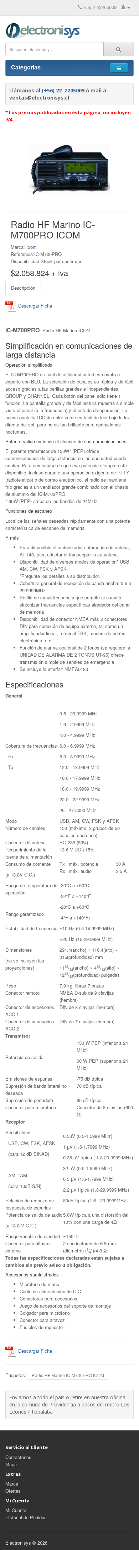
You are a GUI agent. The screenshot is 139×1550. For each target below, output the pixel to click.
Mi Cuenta (15, 1510)
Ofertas (13, 1490)
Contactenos (18, 1457)
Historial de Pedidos (26, 1517)
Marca (11, 1483)
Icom (31, 246)
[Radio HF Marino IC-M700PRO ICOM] (69, 169)
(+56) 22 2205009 (63, 90)
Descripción (23, 287)
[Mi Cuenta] (126, 7)
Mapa (11, 1464)
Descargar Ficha (34, 305)
